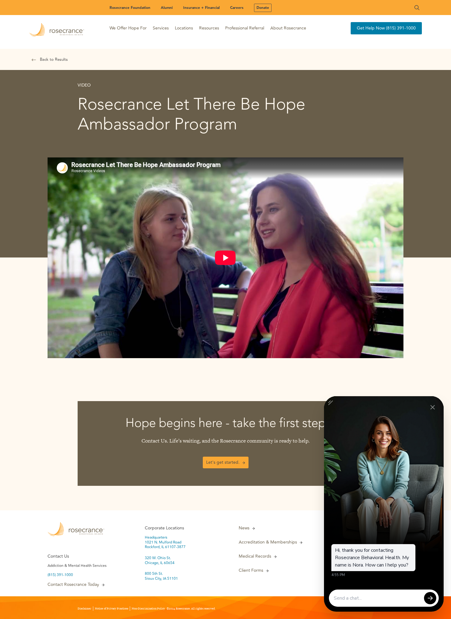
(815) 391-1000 (60, 575)
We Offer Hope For (128, 28)
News (244, 528)
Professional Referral (244, 28)
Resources (209, 28)
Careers (237, 7)
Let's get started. (223, 462)
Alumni (167, 7)
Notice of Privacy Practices (111, 608)
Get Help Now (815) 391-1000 (386, 28)
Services (161, 28)
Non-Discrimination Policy (148, 608)
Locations (184, 28)
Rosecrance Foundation (130, 7)
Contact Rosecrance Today (73, 584)
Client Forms (251, 570)
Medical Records (255, 556)
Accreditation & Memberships (268, 542)
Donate (262, 8)
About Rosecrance (288, 28)
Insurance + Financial (201, 7)
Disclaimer (84, 608)
